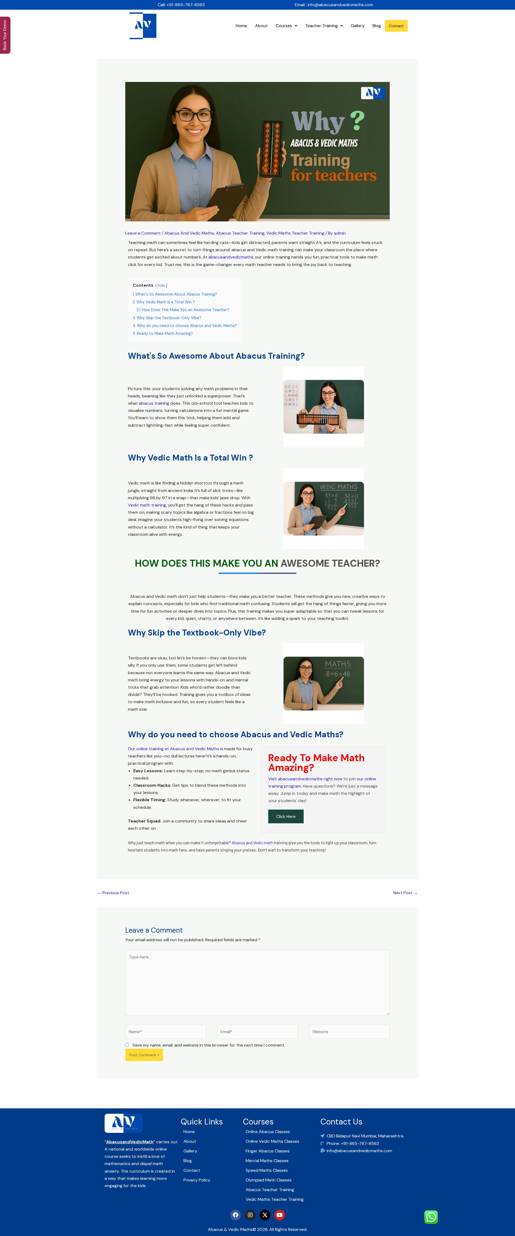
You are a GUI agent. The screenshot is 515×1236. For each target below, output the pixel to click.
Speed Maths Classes (267, 1170)
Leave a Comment (143, 233)
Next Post (405, 893)
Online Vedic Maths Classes (272, 1141)
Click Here (286, 816)
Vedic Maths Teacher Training (295, 233)
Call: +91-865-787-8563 (181, 5)
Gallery (358, 25)
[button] (286, 26)
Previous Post (113, 893)
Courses (284, 25)
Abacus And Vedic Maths (189, 233)
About (261, 25)
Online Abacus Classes (268, 1131)
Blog (377, 25)
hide (161, 285)
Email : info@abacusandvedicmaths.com (334, 5)
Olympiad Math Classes (269, 1180)
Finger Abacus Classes (268, 1151)
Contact (396, 25)
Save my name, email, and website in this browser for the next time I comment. (209, 1045)
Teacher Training (321, 25)
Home (241, 25)
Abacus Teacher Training (240, 233)
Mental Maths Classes (267, 1160)
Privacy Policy (196, 1180)
